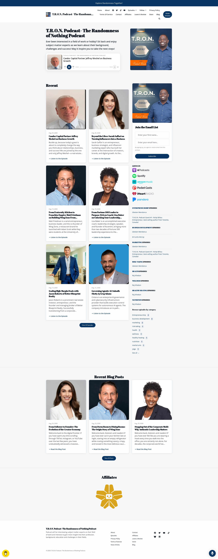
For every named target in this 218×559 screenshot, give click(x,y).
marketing (137, 242)
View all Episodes (87, 325)
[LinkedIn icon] (159, 537)
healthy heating (139, 290)
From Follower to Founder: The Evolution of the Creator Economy (65, 428)
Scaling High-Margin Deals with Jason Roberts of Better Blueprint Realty (64, 294)
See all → (135, 353)
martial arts (138, 345)
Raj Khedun (136, 275)
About (107, 10)
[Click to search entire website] (159, 19)
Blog (158, 14)
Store (151, 14)
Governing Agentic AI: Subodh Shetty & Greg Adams (106, 292)
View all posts (109, 458)
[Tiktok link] (121, 10)
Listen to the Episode (59, 159)
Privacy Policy (154, 10)
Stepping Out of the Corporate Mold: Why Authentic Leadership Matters (152, 428)
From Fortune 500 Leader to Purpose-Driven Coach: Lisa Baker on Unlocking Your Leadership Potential (108, 216)
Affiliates (128, 14)
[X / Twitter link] (117, 10)
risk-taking (137, 262)
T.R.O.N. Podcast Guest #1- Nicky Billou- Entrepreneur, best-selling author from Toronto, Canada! (150, 219)
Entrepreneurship (140, 208)
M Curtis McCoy (138, 237)
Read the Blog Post (58, 449)
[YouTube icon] (164, 533)
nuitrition (137, 300)
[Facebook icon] (155, 533)
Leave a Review (140, 14)
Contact (119, 14)
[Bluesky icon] (155, 537)
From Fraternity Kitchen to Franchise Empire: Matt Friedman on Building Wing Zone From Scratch (65, 216)
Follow (142, 10)
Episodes (131, 10)
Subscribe (152, 156)
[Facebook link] (113, 10)
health (135, 271)
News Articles (167, 14)
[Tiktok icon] (168, 533)
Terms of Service (106, 14)
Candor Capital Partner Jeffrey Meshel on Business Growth (63, 137)
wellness (136, 281)
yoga (135, 349)
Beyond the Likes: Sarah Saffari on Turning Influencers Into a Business (108, 137)
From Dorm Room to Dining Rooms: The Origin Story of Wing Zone (108, 428)
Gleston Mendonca (139, 212)
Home (99, 10)
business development (142, 228)
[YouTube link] (124, 10)
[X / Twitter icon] (159, 533)
